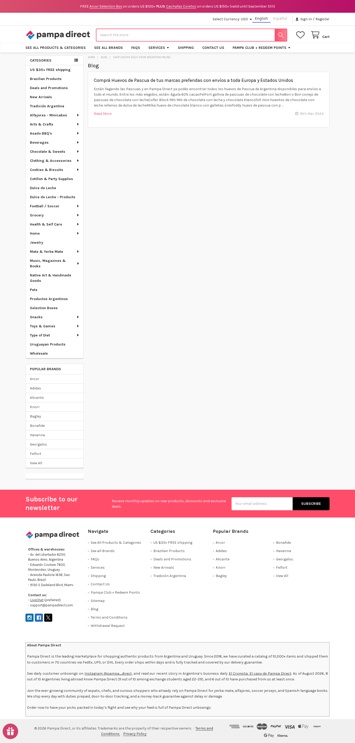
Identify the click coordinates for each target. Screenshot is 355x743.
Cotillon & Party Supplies (51, 179)
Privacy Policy (135, 734)
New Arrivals (41, 97)
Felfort (35, 454)
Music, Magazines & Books (48, 263)
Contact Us (213, 47)
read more (102, 113)
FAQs (135, 47)
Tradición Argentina (47, 106)
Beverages (39, 142)
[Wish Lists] (301, 35)
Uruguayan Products (47, 344)
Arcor (34, 379)
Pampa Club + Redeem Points (259, 47)
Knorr (35, 407)
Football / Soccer (45, 206)
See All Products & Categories (55, 47)
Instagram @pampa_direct (108, 673)
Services (156, 47)
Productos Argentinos (49, 299)
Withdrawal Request (108, 625)
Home (35, 233)
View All (36, 463)
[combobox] (191, 35)
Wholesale (39, 353)
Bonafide (37, 425)
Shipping (186, 47)
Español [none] (280, 18)
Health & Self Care (46, 224)
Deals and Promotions (49, 88)
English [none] (261, 18)
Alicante (37, 397)
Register (322, 19)
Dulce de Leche (43, 188)
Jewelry (36, 242)
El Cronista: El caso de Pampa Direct (260, 673)
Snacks (36, 317)
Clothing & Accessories (50, 160)
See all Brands (108, 47)
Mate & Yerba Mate (46, 251)
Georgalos (38, 444)
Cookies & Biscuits (46, 170)
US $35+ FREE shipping (50, 70)
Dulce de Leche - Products (52, 197)
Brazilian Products (46, 79)
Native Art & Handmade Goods (50, 278)
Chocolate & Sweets (47, 151)
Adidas (35, 388)
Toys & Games (42, 326)
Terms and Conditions (109, 617)
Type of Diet (40, 335)
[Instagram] (29, 618)
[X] (48, 618)
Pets (33, 290)
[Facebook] (39, 618)
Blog (94, 609)
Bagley (35, 416)
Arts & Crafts (41, 124)
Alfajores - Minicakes (48, 115)
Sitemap (98, 601)
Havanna (37, 435)
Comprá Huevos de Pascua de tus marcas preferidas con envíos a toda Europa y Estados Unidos (193, 80)
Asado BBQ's (41, 133)
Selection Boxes (44, 308)
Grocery (37, 215)
